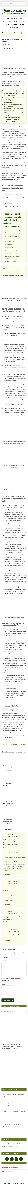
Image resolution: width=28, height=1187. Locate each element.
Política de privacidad (7, 1175)
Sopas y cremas (22, 744)
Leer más (15, 1048)
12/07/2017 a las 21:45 (14, 897)
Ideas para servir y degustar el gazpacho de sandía (14, 114)
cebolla (5, 744)
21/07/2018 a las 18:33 (12, 913)
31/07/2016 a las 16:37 (14, 854)
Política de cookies (6, 1171)
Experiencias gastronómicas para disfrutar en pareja (12, 1125)
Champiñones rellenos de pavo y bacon (8, 822)
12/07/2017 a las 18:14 (12, 883)
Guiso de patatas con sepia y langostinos (14, 1111)
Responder (6, 848)
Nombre (3, 984)
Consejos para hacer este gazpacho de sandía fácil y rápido (13, 109)
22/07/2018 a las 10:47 (14, 931)
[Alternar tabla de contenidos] (23, 91)
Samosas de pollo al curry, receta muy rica (8, 768)
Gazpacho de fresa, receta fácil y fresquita (8, 804)
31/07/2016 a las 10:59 (12, 836)
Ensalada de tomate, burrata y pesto (8, 786)
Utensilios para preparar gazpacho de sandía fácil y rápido (14, 94)
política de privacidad (14, 978)
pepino (10, 744)
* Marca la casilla (5, 980)
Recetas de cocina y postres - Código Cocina (14, 12)
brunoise (6, 672)
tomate (14, 744)
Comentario (4, 960)
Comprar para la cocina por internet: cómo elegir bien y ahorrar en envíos (13, 1104)
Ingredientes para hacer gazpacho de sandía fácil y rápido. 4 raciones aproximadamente (14, 100)
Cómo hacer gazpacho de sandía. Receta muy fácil (13, 105)
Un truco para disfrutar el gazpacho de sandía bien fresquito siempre (13, 119)
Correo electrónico (6, 992)
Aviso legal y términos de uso (9, 1167)
